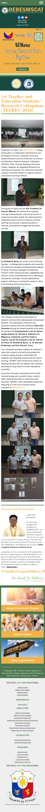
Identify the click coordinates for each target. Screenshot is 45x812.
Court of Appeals (22, 754)
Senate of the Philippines (22, 740)
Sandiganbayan (22, 757)
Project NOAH (22, 704)
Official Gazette (22, 687)
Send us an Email (22, 25)
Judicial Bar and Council (23, 762)
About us (22, 69)
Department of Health (22, 725)
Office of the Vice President (22, 715)
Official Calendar (22, 695)
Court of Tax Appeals (22, 759)
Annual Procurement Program (22, 608)
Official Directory (22, 692)
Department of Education (22, 718)
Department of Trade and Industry (22, 730)
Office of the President (22, 690)
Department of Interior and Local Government (22, 720)
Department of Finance (22, 723)
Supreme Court (22, 752)
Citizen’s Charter (22, 634)
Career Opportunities (22, 660)
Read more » (12, 567)
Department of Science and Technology (22, 728)
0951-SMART (22, 20)
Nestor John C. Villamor (29, 676)
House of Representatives (22, 742)
